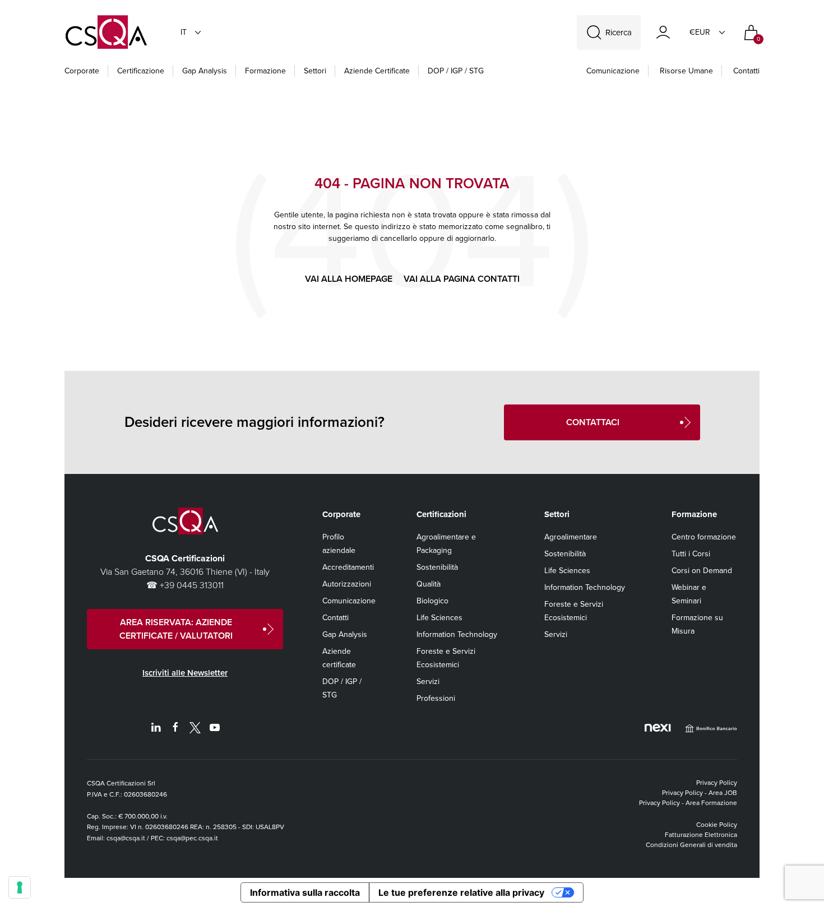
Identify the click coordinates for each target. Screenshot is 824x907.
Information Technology (456, 634)
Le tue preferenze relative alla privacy (461, 892)
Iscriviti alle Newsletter (185, 673)
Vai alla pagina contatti (462, 278)
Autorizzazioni (346, 584)
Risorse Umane (686, 71)
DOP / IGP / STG (456, 71)
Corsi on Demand (702, 570)
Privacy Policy (716, 783)
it (183, 32)
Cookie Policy (716, 825)
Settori (315, 71)
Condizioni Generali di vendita (691, 845)
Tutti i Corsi (691, 554)
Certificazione (140, 71)
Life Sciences (439, 618)
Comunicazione (613, 71)
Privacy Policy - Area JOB (699, 793)
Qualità (428, 584)
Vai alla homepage (348, 278)
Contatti (746, 71)
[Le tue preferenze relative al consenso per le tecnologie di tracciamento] (19, 887)
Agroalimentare (570, 537)
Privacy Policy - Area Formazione (688, 803)
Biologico (432, 601)
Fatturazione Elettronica (701, 835)
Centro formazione (704, 537)
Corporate (81, 71)
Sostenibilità (437, 567)
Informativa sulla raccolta (305, 892)
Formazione (265, 71)
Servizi (427, 681)
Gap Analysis (204, 71)
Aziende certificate (377, 71)
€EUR (699, 32)
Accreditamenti (348, 567)
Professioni (435, 698)
